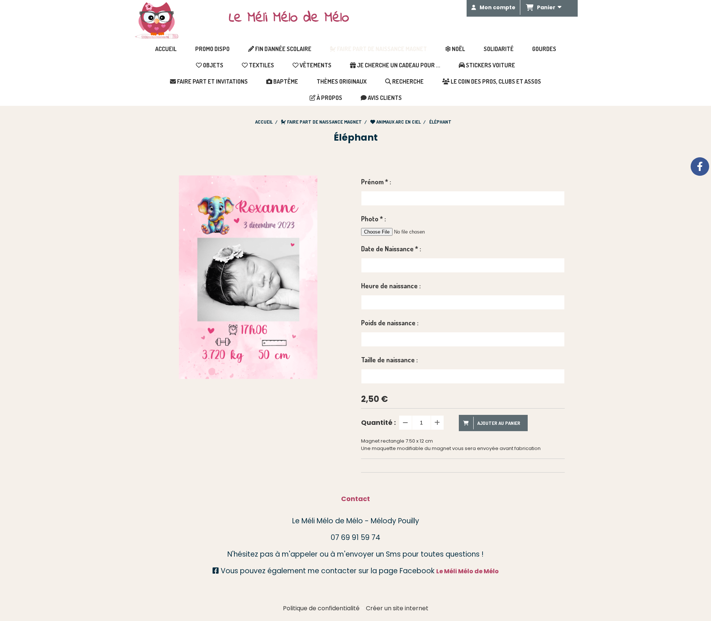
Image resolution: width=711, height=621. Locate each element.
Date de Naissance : (391, 249)
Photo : (373, 219)
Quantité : (378, 422)
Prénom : (376, 182)
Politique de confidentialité (321, 608)
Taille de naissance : (389, 360)
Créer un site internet (397, 608)
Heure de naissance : (391, 286)
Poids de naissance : (389, 323)
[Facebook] (700, 166)
